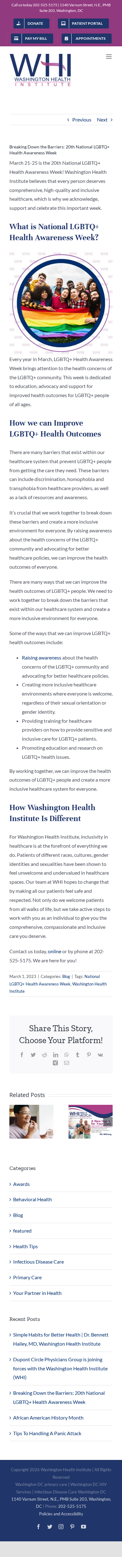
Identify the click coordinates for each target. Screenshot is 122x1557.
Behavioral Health (32, 1199)
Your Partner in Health (37, 1293)
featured (22, 1231)
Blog (66, 976)
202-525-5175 (45, 5)
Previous (81, 119)
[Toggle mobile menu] (109, 56)
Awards (21, 1184)
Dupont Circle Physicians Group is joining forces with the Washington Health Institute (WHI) (60, 1368)
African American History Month (48, 1417)
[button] (14, 1121)
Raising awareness (41, 657)
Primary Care (27, 1277)
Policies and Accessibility (61, 1513)
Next (102, 119)
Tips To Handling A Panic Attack (47, 1433)
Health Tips (25, 1246)
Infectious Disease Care (38, 1262)
